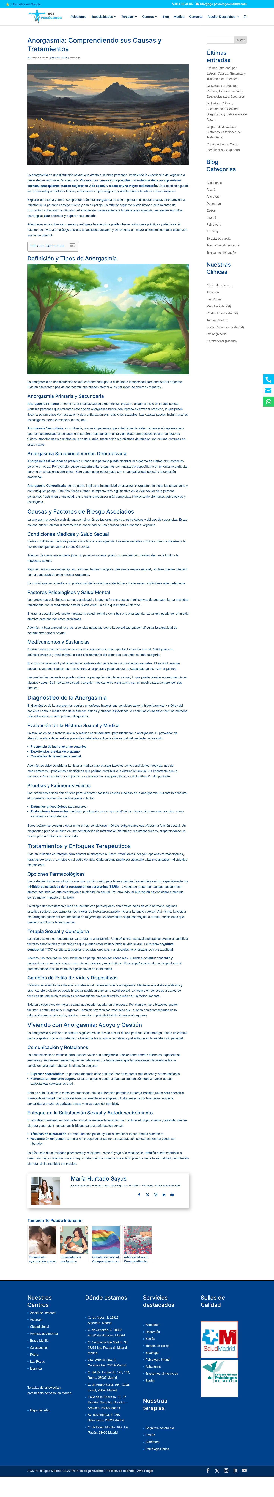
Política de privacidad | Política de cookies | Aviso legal (112, 1471)
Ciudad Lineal (39, 1326)
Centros (148, 16)
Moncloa (36, 1368)
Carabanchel (39, 1347)
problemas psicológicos (49, 599)
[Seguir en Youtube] (172, 1194)
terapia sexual (41, 938)
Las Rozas (214, 299)
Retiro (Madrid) (217, 334)
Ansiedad (213, 196)
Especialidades (102, 16)
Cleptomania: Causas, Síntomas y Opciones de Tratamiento (224, 132)
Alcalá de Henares (219, 285)
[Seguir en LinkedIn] (163, 1194)
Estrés (211, 210)
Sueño (150, 1380)
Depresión (214, 203)
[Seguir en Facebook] (139, 1194)
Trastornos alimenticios (162, 1373)
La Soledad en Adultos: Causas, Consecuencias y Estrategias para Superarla (225, 91)
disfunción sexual (134, 771)
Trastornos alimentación (223, 245)
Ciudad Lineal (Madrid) (222, 313)
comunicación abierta (112, 1038)
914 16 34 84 (184, 4)
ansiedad (80, 420)
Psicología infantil (158, 1359)
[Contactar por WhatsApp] (268, 402)
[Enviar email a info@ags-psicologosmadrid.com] (268, 390)
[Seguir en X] (147, 1194)
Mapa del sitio (39, 1410)
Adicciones (214, 183)
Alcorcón (213, 292)
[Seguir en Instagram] (155, 1194)
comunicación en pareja (79, 958)
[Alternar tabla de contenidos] (70, 246)
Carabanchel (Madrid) (222, 341)
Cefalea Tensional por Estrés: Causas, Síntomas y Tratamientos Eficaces (226, 73)
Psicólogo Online (157, 1449)
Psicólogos (78, 16)
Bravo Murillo (39, 1340)
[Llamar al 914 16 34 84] (268, 379)
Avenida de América (44, 1334)
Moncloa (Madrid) (219, 306)
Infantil (211, 217)
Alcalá (211, 189)
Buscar (240, 39)
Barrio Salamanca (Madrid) (225, 327)
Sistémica (152, 1442)
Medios (179, 16)
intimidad (69, 210)
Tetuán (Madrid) (217, 320)
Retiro (34, 1354)
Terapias (127, 16)
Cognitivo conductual (160, 1428)
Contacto (196, 16)
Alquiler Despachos (221, 16)
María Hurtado (40, 57)
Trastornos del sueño (221, 252)
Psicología (214, 224)
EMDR (150, 1435)
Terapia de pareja (218, 238)
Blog (165, 16)
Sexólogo (75, 57)
